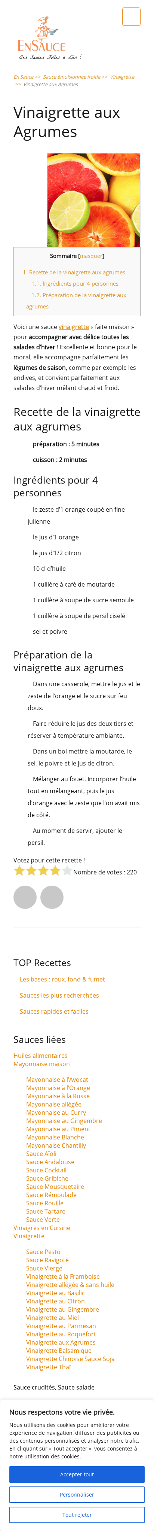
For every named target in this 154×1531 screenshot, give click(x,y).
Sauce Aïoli (41, 1154)
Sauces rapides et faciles (54, 1011)
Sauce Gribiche (47, 1178)
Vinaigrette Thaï (48, 1367)
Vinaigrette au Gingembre (62, 1309)
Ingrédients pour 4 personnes (74, 283)
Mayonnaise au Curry (56, 1112)
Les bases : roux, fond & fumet (62, 979)
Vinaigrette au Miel (52, 1318)
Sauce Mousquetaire (55, 1187)
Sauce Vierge (44, 1268)
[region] (77, 1465)
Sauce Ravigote (47, 1260)
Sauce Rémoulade (51, 1195)
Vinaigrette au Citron (55, 1301)
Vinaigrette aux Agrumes (61, 1342)
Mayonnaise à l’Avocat (57, 1079)
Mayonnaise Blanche (55, 1137)
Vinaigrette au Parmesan (61, 1326)
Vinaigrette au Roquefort (61, 1334)
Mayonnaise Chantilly (56, 1145)
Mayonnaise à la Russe (58, 1096)
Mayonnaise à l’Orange (58, 1088)
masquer (91, 255)
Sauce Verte (43, 1219)
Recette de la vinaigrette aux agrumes (74, 272)
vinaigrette (74, 327)
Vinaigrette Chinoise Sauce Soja (70, 1359)
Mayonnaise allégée (53, 1104)
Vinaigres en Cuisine (41, 1228)
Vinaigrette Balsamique (59, 1350)
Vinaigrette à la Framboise (63, 1276)
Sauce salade (76, 1387)
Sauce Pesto (43, 1252)
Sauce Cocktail (46, 1170)
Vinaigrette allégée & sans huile (70, 1285)
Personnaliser (77, 1494)
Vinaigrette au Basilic (55, 1293)
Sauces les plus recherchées (59, 995)
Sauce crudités (34, 1387)
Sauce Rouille (45, 1203)
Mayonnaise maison (41, 1064)
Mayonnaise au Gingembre (64, 1121)
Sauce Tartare (45, 1211)
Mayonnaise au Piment (58, 1129)
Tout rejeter (77, 1514)
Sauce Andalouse (50, 1162)
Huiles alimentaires (40, 1055)
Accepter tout (77, 1474)
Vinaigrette (28, 1236)
